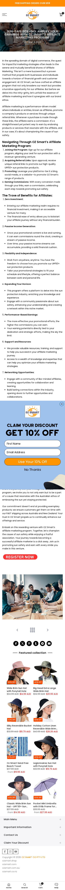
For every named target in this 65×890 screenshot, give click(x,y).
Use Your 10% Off (32, 461)
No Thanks (32, 469)
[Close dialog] (62, 404)
